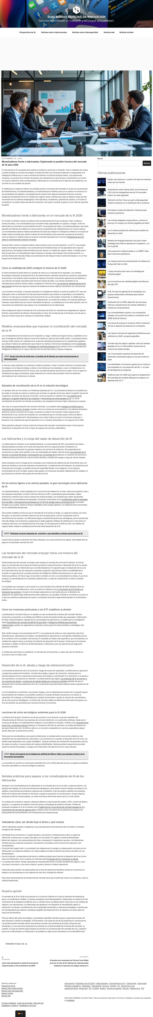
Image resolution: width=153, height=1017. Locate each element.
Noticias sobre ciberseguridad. (85, 32)
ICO (118, 986)
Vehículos (125, 988)
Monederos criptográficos (73, 986)
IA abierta (96, 988)
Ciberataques (86, 986)
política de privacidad (24, 1003)
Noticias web (109, 32)
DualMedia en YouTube (27, 1005)
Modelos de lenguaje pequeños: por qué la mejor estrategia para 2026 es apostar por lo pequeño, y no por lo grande (128, 243)
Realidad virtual (135, 988)
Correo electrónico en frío (117, 983)
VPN (142, 988)
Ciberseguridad (96, 986)
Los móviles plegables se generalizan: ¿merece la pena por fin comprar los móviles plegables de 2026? (129, 221)
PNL (90, 988)
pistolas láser (83, 988)
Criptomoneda (141, 983)
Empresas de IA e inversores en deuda (62, 859)
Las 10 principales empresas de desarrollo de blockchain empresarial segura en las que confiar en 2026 (128, 356)
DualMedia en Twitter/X (10, 1005)
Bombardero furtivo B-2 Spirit (85, 983)
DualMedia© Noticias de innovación (77, 17)
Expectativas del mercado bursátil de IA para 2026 (27, 622)
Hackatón (113, 986)
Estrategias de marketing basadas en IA (43, 346)
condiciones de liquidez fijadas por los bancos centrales (45, 681)
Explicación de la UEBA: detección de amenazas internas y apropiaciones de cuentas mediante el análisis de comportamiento (127, 305)
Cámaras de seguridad (114, 988)
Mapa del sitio (39, 1003)
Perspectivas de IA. (27, 32)
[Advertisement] (76, 53)
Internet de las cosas (128, 986)
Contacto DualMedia (9, 1003)
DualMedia (70, 1000)
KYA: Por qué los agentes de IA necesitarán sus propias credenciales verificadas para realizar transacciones (126, 294)
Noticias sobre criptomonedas (54, 32)
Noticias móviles (127, 32)
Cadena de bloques (101, 983)
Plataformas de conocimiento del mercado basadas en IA (61, 807)
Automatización (70, 983)
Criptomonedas (131, 983)
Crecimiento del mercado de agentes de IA (19, 809)
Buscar (100, 158)
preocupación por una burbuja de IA (42, 454)
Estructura (105, 986)
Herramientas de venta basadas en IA (56, 398)
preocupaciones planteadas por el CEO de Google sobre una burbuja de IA (44, 502)
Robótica (103, 988)
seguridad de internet (71, 988)
